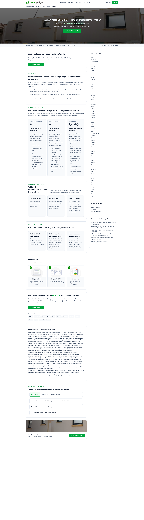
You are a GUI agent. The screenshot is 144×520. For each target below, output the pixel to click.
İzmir (92, 131)
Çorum (92, 99)
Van (92, 194)
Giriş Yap (108, 2)
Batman (48, 320)
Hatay (92, 122)
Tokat (92, 187)
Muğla (92, 160)
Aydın (36, 320)
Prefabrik (42, 6)
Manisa (92, 153)
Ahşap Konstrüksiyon (96, 207)
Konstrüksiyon (49, 45)
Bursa (92, 93)
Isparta (92, 126)
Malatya (93, 151)
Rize (92, 171)
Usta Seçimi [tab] (44, 394)
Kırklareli (93, 142)
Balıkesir (42, 320)
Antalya (77, 316)
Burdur (92, 90)
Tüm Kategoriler (40, 45)
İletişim (88, 2)
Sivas (92, 182)
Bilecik (92, 86)
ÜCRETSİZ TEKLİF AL (72, 30)
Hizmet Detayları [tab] (55, 394)
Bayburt (93, 84)
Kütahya (93, 149)
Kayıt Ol (115, 2)
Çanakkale (93, 95)
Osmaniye (93, 169)
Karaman (93, 135)
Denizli (92, 102)
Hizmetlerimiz (62, 2)
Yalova (92, 196)
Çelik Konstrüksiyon (96, 211)
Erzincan (93, 113)
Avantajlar (78, 2)
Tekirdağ (93, 185)
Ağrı (53, 316)
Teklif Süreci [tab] (34, 394)
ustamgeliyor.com (30, 45)
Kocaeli (92, 144)
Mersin (92, 158)
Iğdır (92, 124)
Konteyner (93, 209)
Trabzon (93, 189)
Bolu (92, 88)
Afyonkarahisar (46, 316)
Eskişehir (93, 117)
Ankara (71, 316)
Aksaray (59, 316)
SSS (84, 2)
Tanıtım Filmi (106, 45)
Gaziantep (93, 120)
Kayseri (93, 140)
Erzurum (93, 115)
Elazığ (92, 111)
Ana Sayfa (28, 6)
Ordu (92, 167)
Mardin (92, 155)
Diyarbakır (93, 104)
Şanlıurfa (93, 178)
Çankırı (92, 97)
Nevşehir (93, 162)
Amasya (65, 316)
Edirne (92, 108)
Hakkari (48, 6)
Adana (30, 316)
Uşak (92, 191)
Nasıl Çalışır (71, 2)
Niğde (92, 164)
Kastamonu (93, 137)
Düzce (92, 106)
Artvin (30, 320)
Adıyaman (37, 316)
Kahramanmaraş (95, 133)
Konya (92, 146)
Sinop (92, 180)
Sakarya (93, 173)
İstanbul (93, 128)
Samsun (93, 176)
